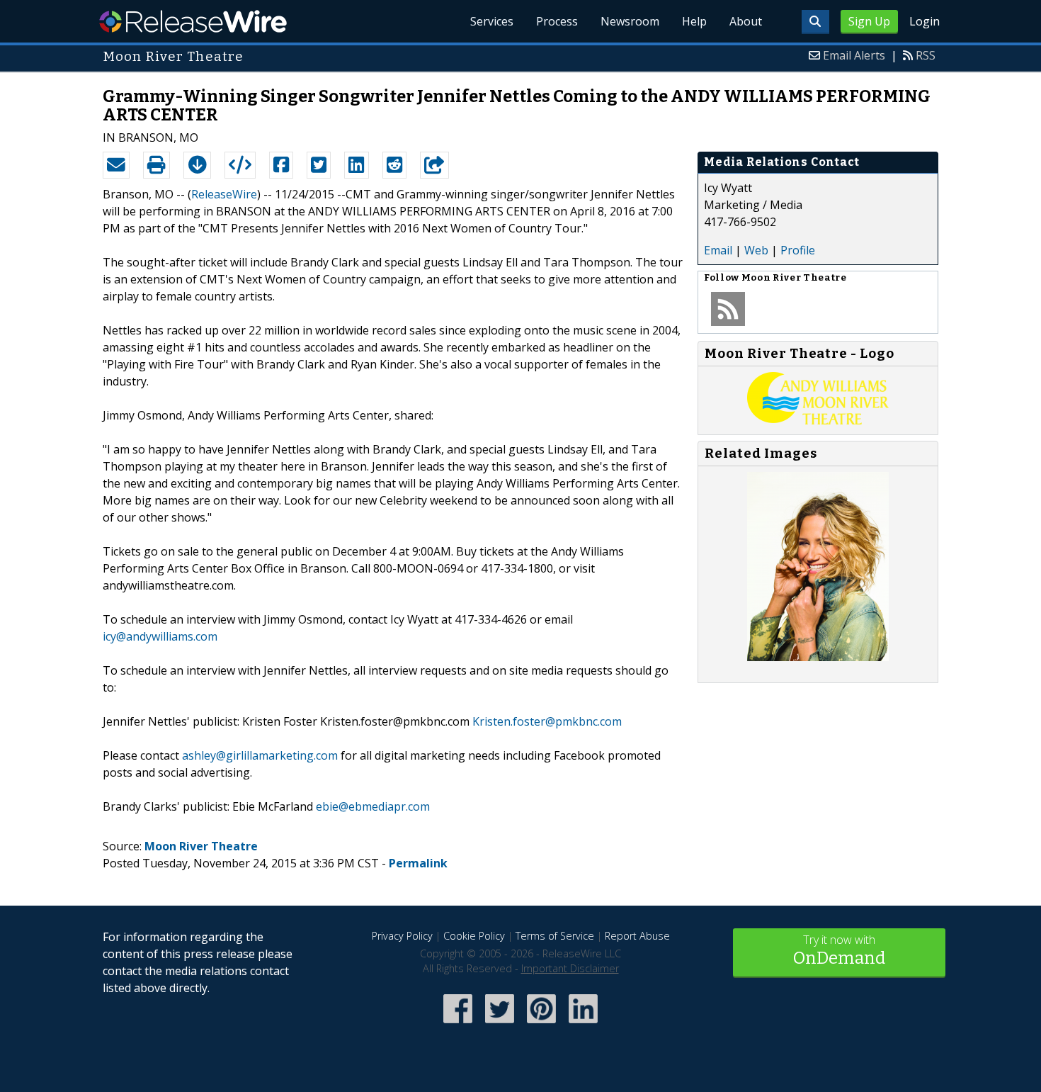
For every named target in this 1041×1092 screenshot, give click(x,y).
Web (756, 250)
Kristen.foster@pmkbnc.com (547, 721)
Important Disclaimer (570, 968)
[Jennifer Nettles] (818, 657)
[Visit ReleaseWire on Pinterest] (541, 1024)
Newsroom (630, 21)
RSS (925, 55)
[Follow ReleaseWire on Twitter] (499, 1024)
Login (924, 21)
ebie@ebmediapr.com (373, 806)
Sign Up (869, 21)
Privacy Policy (402, 935)
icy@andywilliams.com (160, 636)
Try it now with (839, 950)
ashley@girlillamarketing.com (260, 755)
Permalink (418, 863)
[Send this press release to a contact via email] (116, 165)
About (745, 21)
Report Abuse (637, 935)
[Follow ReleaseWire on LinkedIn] (583, 1024)
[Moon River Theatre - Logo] (818, 420)
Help (694, 21)
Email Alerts (854, 55)
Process (557, 21)
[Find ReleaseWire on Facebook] (457, 1024)
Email (718, 250)
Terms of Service (555, 935)
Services (491, 21)
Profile (797, 250)
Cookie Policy (474, 935)
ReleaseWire (193, 21)
